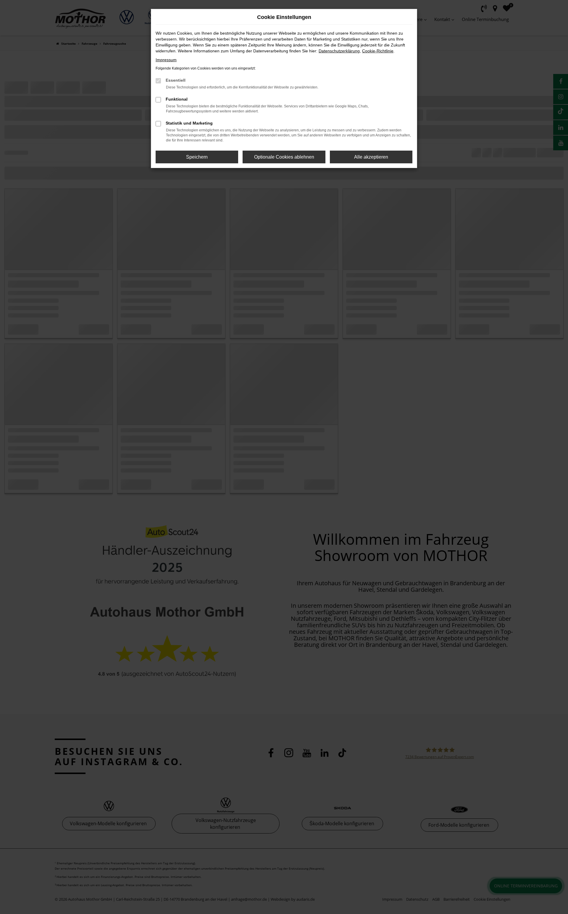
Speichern (197, 156)
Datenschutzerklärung (339, 51)
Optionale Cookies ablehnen (284, 156)
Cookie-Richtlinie (377, 51)
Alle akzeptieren (371, 156)
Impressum (166, 59)
